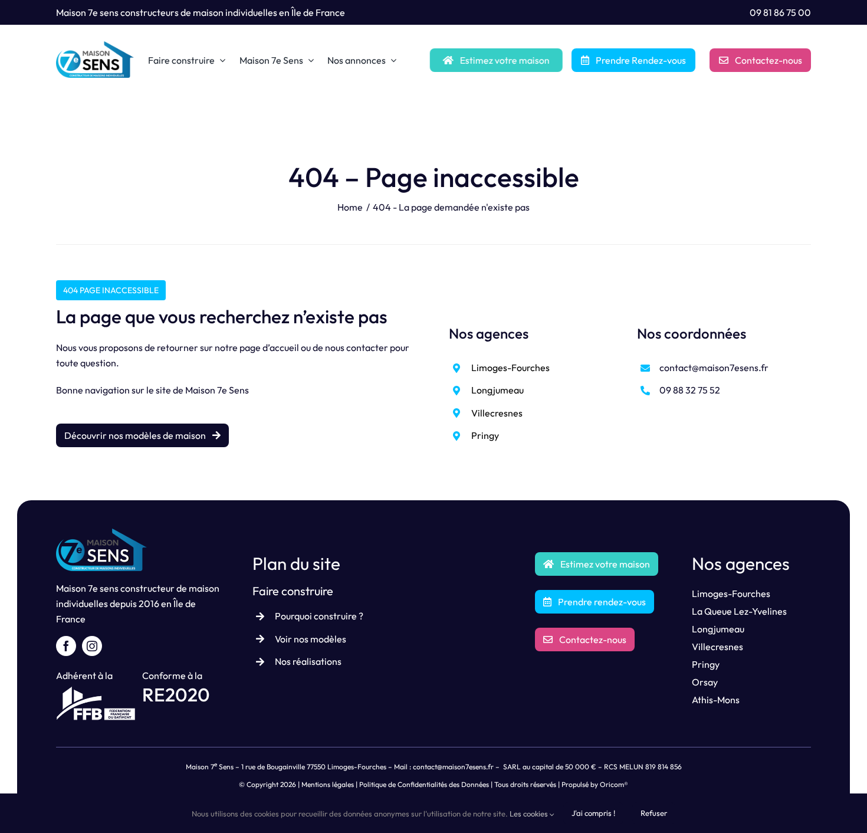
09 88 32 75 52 (689, 390)
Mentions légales (327, 784)
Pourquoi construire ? (319, 616)
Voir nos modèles (310, 639)
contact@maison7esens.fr (714, 367)
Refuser (654, 813)
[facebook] (66, 646)
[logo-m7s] (95, 46)
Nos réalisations (308, 661)
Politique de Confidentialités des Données (424, 784)
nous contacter (356, 347)
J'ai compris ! (593, 813)
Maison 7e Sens (217, 390)
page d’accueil (269, 347)
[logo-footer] (101, 533)
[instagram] (92, 646)
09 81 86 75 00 (780, 12)
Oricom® (614, 784)
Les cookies (530, 813)
